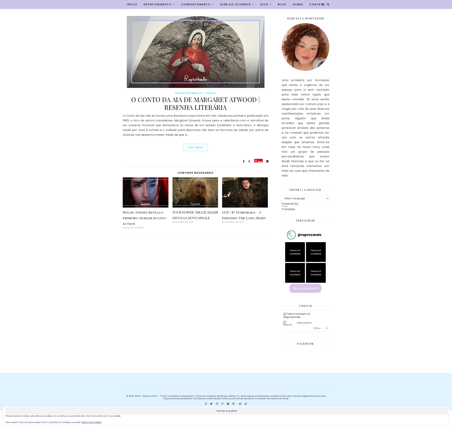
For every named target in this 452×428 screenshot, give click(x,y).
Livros (210, 93)
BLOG (282, 4)
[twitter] (211, 404)
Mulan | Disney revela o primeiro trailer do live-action (145, 218)
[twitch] (234, 404)
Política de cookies (91, 422)
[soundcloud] (240, 404)
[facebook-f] (206, 404)
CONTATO (317, 4)
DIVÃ (264, 4)
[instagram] (217, 404)
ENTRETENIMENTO (157, 4)
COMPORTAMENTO (195, 4)
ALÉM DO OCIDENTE (235, 4)
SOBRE (298, 4)
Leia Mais (195, 147)
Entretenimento (189, 93)
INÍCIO (132, 4)
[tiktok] (246, 404)
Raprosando (304, 323)
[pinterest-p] (223, 404)
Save (260, 161)
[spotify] (228, 404)
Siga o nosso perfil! (305, 288)
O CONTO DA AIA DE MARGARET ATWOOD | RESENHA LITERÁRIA (195, 103)
